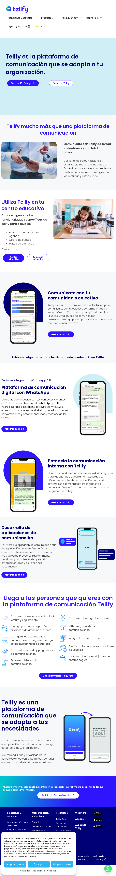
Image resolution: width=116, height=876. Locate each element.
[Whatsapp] (108, 868)
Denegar (38, 864)
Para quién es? (70, 18)
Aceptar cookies (15, 864)
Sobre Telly (92, 18)
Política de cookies (28, 871)
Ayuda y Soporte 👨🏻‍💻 (19, 26)
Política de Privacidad (46, 871)
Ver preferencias (62, 864)
